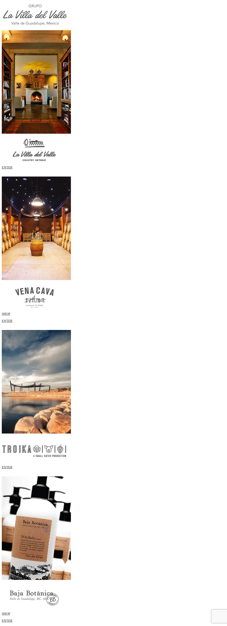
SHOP (6, 314)
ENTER (7, 167)
